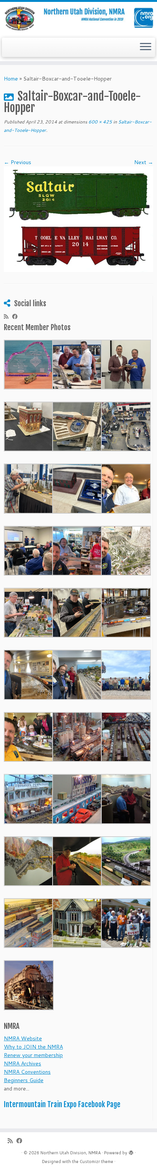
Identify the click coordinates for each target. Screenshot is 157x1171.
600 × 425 (99, 122)
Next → (143, 162)
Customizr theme (96, 1161)
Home (11, 78)
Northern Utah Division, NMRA (70, 1153)
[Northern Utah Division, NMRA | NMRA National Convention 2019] (78, 19)
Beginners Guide (23, 1080)
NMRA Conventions (27, 1072)
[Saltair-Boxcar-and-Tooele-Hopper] (78, 219)
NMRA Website (23, 1038)
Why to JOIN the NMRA (33, 1047)
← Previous (17, 162)
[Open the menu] (145, 47)
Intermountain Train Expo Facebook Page (62, 1104)
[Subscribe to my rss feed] (8, 316)
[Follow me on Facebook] (16, 316)
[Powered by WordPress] (131, 1151)
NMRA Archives (22, 1063)
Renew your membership (33, 1055)
